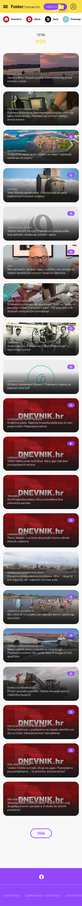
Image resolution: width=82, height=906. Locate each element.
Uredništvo (11, 895)
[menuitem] (74, 6)
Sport (55, 19)
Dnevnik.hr (16, 19)
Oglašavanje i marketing (42, 895)
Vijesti (37, 19)
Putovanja (76, 19)
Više (41, 833)
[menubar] (74, 6)
